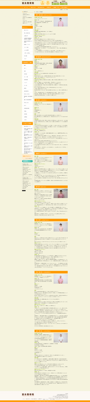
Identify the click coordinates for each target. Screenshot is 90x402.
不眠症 (25, 111)
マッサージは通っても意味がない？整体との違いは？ (28, 132)
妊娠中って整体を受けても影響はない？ (28, 138)
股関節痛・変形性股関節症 (28, 97)
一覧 (31, 24)
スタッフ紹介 (26, 47)
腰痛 (25, 65)
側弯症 (25, 88)
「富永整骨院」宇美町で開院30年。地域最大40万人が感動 (45, 401)
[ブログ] (27, 157)
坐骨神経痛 (26, 79)
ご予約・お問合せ (64, 7)
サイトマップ (58, 399)
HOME (61, 9)
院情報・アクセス (56, 7)
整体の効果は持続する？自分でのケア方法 (28, 149)
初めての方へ (33, 7)
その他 (25, 119)
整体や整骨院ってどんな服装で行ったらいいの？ (28, 135)
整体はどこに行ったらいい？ (28, 141)
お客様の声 (49, 7)
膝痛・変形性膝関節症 (28, 99)
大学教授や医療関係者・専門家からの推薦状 (28, 39)
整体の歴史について (27, 126)
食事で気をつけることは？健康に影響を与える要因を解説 (28, 152)
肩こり (25, 68)
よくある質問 (26, 50)
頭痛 (25, 71)
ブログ (25, 58)
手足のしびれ (26, 102)
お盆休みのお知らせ (26, 14)
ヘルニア (25, 82)
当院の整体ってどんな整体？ (28, 143)
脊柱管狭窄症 (26, 91)
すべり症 (25, 85)
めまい (25, 105)
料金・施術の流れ (41, 7)
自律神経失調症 (26, 108)
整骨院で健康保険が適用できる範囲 (28, 129)
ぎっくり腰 (26, 76)
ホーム (26, 7)
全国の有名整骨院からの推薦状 (28, 41)
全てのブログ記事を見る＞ (29, 158)
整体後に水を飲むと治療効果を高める (28, 146)
